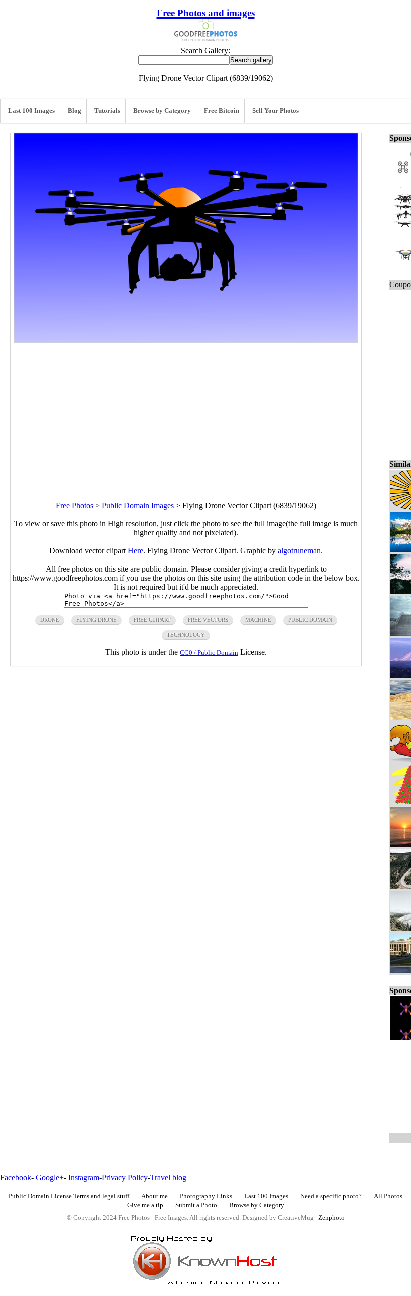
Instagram (83, 1177)
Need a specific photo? (331, 1196)
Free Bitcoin (221, 110)
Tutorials (107, 110)
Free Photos (74, 505)
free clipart (152, 620)
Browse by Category (162, 110)
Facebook (15, 1177)
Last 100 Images (31, 110)
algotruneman (299, 550)
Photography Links (206, 1196)
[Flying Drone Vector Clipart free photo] (186, 340)
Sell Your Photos (275, 110)
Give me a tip (145, 1205)
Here (135, 550)
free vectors (208, 620)
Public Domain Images (138, 505)
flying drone (96, 620)
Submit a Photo (196, 1205)
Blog (74, 110)
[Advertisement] (186, 413)
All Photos (388, 1196)
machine (258, 620)
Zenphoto (331, 1217)
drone (49, 620)
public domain (310, 620)
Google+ (50, 1177)
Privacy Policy (125, 1177)
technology (186, 635)
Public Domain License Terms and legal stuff (69, 1196)
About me (154, 1196)
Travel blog (168, 1177)
